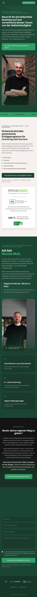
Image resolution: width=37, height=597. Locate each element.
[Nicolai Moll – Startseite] (4, 3)
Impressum (14, 587)
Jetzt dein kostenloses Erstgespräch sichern (16, 47)
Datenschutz (23, 587)
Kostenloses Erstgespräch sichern (18, 476)
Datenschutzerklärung (17, 552)
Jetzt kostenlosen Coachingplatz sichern (18, 175)
